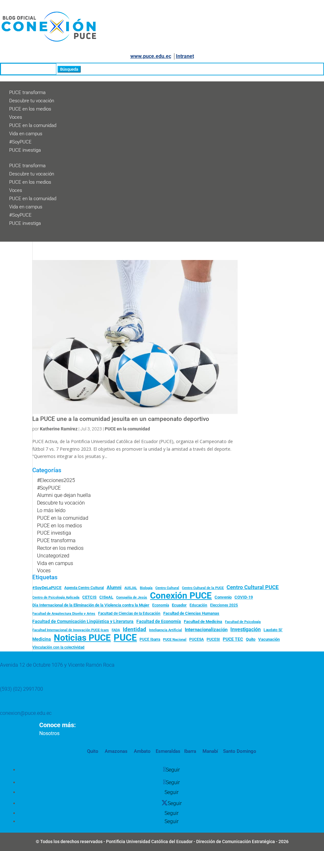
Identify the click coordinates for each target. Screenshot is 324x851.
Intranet (185, 56)
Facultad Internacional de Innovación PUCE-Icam (70, 630)
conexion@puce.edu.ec (26, 713)
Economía (160, 605)
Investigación (245, 629)
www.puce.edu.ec (150, 56)
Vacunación (269, 639)
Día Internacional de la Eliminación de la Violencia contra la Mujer (90, 605)
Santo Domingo (239, 751)
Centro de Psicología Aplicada (55, 597)
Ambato (142, 751)
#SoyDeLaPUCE (46, 587)
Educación (198, 605)
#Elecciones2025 (56, 480)
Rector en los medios (60, 548)
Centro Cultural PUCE (253, 587)
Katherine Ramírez (59, 428)
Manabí (209, 751)
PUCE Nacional (174, 640)
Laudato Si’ (273, 630)
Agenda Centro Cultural (84, 588)
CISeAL (106, 597)
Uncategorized (53, 556)
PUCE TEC (233, 639)
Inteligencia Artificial (165, 630)
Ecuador (179, 605)
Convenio (223, 597)
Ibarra (189, 751)
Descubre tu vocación (31, 101)
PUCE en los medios (30, 109)
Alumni (114, 587)
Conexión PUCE (181, 596)
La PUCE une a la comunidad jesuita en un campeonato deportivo (120, 419)
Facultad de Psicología (243, 621)
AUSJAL (130, 588)
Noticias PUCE (82, 638)
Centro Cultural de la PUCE (203, 588)
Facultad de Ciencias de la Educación (129, 613)
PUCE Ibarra (150, 639)
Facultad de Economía (158, 621)
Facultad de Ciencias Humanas (191, 613)
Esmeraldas (168, 751)
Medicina (41, 639)
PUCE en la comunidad (32, 125)
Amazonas (115, 751)
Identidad (134, 629)
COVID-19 (243, 597)
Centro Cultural (167, 588)
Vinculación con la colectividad (58, 647)
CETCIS (89, 597)
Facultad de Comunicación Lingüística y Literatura (83, 621)
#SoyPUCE (20, 142)
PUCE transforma (27, 92)
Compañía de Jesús (131, 597)
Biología (146, 588)
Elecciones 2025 (224, 605)
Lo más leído (51, 510)
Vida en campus (25, 134)
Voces (15, 117)
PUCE (125, 638)
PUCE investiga (25, 150)
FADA (116, 630)
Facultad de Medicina (203, 621)
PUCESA (196, 639)
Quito (250, 639)
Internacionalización (206, 629)
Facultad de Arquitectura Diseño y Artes (63, 614)
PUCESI (213, 639)
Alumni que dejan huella (64, 495)
